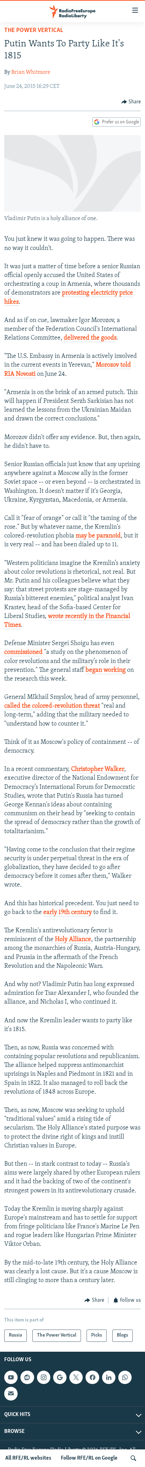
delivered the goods (90, 338)
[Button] (131, 102)
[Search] (133, 1458)
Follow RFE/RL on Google (89, 1458)
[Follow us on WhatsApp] (125, 1377)
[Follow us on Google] (60, 1377)
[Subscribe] (11, 1393)
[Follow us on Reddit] (27, 1377)
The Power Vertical (33, 30)
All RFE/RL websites (28, 1458)
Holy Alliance (73, 940)
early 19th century (67, 912)
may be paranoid (98, 536)
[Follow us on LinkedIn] (108, 1377)
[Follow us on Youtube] (11, 1377)
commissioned (23, 652)
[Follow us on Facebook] (92, 1377)
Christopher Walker (97, 769)
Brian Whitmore (30, 72)
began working (106, 670)
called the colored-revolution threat (52, 706)
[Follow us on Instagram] (43, 1377)
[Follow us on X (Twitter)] (76, 1377)
